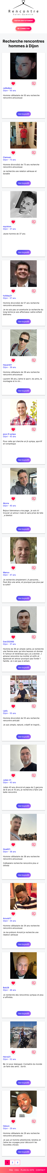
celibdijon (7, 88)
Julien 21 (7, 780)
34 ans (13, 921)
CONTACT (40, 1170)
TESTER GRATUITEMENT (23, 21)
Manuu (6, 572)
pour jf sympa (9, 434)
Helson (6, 1126)
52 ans (13, 1059)
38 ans (13, 851)
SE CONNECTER (23, 29)
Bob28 (6, 987)
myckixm (7, 226)
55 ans (13, 713)
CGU (17, 1170)
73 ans (13, 159)
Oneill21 (6, 849)
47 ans (13, 575)
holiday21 (7, 295)
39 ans (13, 367)
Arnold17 (7, 918)
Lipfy (5, 711)
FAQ (11, 1170)
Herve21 (7, 1057)
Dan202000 (8, 641)
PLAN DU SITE (27, 1170)
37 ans (13, 229)
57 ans (13, 298)
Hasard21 (7, 365)
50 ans (13, 90)
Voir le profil (23, 114)
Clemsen (7, 157)
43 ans (13, 436)
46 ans (13, 990)
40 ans (13, 505)
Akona (6, 503)
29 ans (13, 1128)
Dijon (5, 90)
